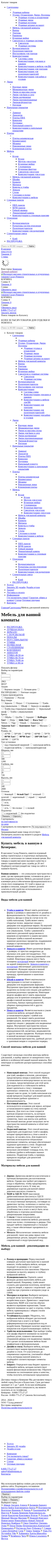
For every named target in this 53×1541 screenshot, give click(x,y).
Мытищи (22, 1518)
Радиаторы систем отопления (26, 226)
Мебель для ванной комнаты (26, 28)
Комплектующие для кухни (31, 174)
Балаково (34, 1505)
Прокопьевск (7, 1528)
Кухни (21, 159)
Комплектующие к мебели (25, 197)
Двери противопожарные (24, 100)
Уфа (14, 1533)
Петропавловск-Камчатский (36, 1525)
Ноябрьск (15, 1523)
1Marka (8, 717)
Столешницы (24, 166)
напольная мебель (41, 745)
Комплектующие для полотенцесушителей (28, 72)
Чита (23, 1536)
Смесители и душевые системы (27, 40)
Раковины (17, 35)
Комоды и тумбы (20, 187)
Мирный (5, 1518)
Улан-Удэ (47, 1531)
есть (6, 802)
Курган (34, 1515)
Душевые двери (25, 20)
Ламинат (16, 112)
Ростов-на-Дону (24, 1528)
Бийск (11, 1507)
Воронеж (16, 1510)
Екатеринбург (40, 1510)
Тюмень (36, 1531)
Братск (32, 1507)
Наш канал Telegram (10, 1415)
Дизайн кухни (33, 587)
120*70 (15, 739)
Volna (3, 728)
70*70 (47, 734)
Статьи (18, 600)
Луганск (44, 1515)
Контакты (11, 603)
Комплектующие (20, 56)
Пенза (12, 1525)
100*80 (4, 739)
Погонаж (16, 105)
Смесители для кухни (28, 172)
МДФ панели (18, 208)
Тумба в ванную (15, 910)
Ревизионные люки (21, 146)
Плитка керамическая (22, 138)
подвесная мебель (13, 748)
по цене (5, 824)
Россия (21, 698)
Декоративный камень (23, 213)
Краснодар (13, 1515)
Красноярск (24, 1515)
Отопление (12, 218)
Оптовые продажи (31, 600)
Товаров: (6, 284)
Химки (4, 1536)
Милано (43, 726)
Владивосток (44, 1507)
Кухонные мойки (20, 38)
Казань (15, 1513)
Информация (13, 595)
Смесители (23, 43)
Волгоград (6, 1510)
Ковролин (17, 120)
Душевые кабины (20, 12)
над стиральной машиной (17, 745)
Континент (27, 726)
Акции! (10, 590)
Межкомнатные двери (23, 89)
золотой (5, 797)
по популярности (9, 821)
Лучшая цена (30, 689)
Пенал (19, 703)
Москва (14, 1518)
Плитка (10, 133)
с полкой (30, 808)
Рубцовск (36, 1528)
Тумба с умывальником (21, 712)
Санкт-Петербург (9, 1531)
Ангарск (15, 1505)
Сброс (4, 1500)
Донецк (27, 1510)
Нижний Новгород (39, 1518)
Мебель (10, 151)
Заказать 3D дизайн (16, 587)
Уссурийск (6, 1533)
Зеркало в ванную (16, 948)
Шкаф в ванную (15, 979)
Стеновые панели (15, 200)
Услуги (10, 585)
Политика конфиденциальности (16, 1407)
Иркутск (5, 1513)
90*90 (25, 736)
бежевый (9, 794)
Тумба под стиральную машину (20, 709)
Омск (25, 1523)
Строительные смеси (17, 233)
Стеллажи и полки (21, 195)
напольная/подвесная (36, 748)
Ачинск (23, 1505)
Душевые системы (27, 46)
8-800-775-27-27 (8, 310)
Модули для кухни (27, 161)
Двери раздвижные (21, 97)
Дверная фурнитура (22, 102)
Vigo (13, 723)
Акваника (35, 723)
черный (42, 797)
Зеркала (16, 190)
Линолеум (17, 115)
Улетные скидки (28, 692)
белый (23, 794)
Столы (15, 192)
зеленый (37, 794)
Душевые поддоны (27, 22)
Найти (31, 246)
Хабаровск (24, 1533)
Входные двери (19, 87)
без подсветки (28, 813)
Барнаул (43, 1505)
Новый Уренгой (36, 1520)
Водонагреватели (20, 48)
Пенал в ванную (15, 1010)
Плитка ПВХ (18, 118)
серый (31, 797)
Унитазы (16, 33)
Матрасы (16, 184)
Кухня (15, 156)
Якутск (4, 1538)
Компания (12, 1453)
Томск (29, 1531)
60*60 (28, 734)
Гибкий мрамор (19, 210)
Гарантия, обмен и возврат (20, 1459)
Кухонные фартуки (27, 169)
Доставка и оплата (16, 592)
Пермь (19, 1525)
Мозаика (16, 143)
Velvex (4, 723)
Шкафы (16, 179)
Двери (10, 82)
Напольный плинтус (22, 125)
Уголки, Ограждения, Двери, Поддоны (31, 15)
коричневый (19, 797)
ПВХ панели (18, 205)
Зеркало (8, 703)
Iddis (24, 720)
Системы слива (25, 58)
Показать (14, 1500)
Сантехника (12, 7)
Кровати (16, 182)
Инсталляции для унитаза (24, 53)
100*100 (41, 736)
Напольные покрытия (17, 107)
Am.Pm (18, 717)
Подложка (17, 123)
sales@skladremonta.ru (11, 1471)
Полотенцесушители (22, 51)
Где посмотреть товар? (18, 597)
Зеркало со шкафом (40, 706)
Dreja (12, 720)
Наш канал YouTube (10, 1413)
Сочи (20, 1531)
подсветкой (22, 961)
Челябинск (15, 1536)
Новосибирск (21, 1520)
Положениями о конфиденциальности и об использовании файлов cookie (22, 1490)
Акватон (8, 726)
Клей (14, 238)
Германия (9, 698)
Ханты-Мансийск (38, 1533)
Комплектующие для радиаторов (28, 231)
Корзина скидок (12, 689)
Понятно (5, 1494)
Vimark (23, 723)
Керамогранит (19, 141)
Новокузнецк (7, 1520)
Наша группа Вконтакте (12, 1410)
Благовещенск (22, 1507)
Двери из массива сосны (24, 92)
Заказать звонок (8, 312)
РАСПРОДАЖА (14, 241)
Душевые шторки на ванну (31, 25)
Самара (47, 1528)
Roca (38, 720)
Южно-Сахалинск (38, 1536)
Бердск (4, 1507)
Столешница (32, 703)
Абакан (6, 1505)
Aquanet (30, 717)
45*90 (7, 734)
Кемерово (17, 269)
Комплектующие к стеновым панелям (30, 215)
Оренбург (33, 1523)
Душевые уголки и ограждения (33, 17)
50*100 (17, 734)
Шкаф (24, 706)
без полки (17, 808)
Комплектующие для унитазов (32, 69)
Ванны (15, 30)
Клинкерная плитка (22, 148)
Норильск (6, 1523)
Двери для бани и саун (23, 94)
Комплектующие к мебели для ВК (34, 66)
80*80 (10, 736)
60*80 (37, 734)
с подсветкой (11, 813)
